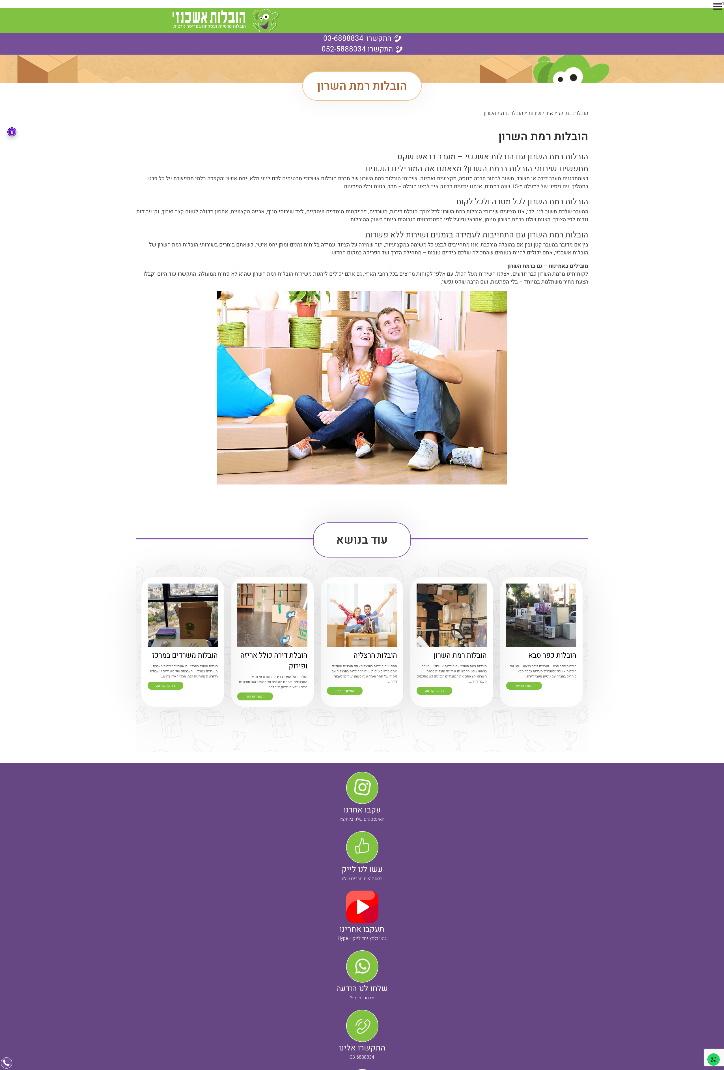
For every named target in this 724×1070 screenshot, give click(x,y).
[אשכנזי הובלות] (226, 20)
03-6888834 (343, 38)
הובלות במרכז (573, 113)
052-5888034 (357, 49)
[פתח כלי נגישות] (11, 131)
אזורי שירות (541, 113)
